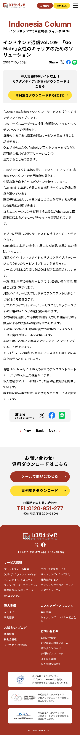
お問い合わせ (48, 637)
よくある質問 (48, 659)
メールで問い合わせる (39, 476)
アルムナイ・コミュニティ (18, 579)
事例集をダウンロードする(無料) (40, 95)
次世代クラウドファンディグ (20, 574)
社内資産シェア (49, 579)
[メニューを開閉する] (75, 5)
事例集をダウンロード (39, 490)
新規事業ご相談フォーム (54, 643)
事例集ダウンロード (52, 653)
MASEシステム (12, 595)
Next (53, 431)
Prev (27, 431)
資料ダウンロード (51, 648)
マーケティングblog (15, 644)
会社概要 (46, 612)
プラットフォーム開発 (16, 569)
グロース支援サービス (54, 569)
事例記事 (9, 617)
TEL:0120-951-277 (40, 508)
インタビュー (11, 612)
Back (40, 431)
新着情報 (9, 634)
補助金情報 (10, 639)
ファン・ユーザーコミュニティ (21, 585)
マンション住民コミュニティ (57, 585)
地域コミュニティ (51, 590)
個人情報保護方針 (51, 664)
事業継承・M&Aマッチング (18, 590)
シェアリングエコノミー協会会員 (58, 619)
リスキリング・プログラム (55, 574)
